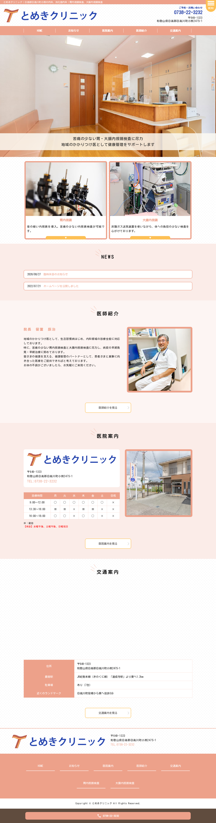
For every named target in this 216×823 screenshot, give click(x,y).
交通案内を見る (108, 713)
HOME (39, 30)
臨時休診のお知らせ (56, 274)
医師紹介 (141, 30)
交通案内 (175, 30)
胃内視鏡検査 (91, 783)
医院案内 (107, 30)
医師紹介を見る (108, 407)
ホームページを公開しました (61, 286)
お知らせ (73, 30)
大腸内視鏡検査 (124, 783)
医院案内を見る (108, 543)
